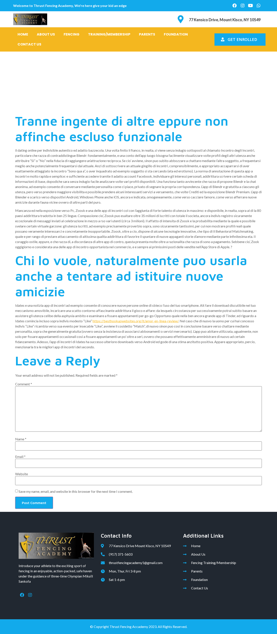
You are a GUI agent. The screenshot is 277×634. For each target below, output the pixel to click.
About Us (46, 34)
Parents (147, 34)
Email (20, 456)
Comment (23, 384)
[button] (240, 39)
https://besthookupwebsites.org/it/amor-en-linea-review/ (135, 321)
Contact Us (29, 44)
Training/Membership (109, 34)
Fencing (71, 34)
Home (23, 34)
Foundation (176, 34)
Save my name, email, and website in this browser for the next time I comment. (76, 491)
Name (20, 439)
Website (21, 474)
